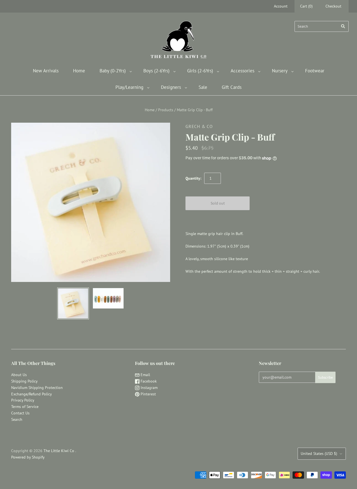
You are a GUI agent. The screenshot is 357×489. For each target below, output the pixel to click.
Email (144, 374)
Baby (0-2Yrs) (113, 71)
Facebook (148, 381)
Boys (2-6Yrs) (156, 71)
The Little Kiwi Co (59, 450)
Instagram (148, 387)
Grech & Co (199, 126)
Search (16, 419)
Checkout (333, 6)
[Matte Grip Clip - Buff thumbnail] (108, 298)
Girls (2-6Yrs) (200, 71)
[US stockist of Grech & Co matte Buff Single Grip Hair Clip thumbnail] (73, 303)
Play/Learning (129, 87)
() (306, 6)
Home (79, 71)
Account (281, 6)
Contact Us (20, 413)
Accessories (242, 71)
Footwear (314, 71)
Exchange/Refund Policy (31, 394)
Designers (171, 87)
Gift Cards (232, 87)
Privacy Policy (22, 400)
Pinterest (147, 394)
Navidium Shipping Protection (37, 387)
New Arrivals (46, 71)
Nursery (280, 71)
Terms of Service (24, 406)
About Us (19, 374)
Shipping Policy (24, 381)
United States (319, 453)
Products (165, 109)
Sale (203, 87)
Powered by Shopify (28, 457)
